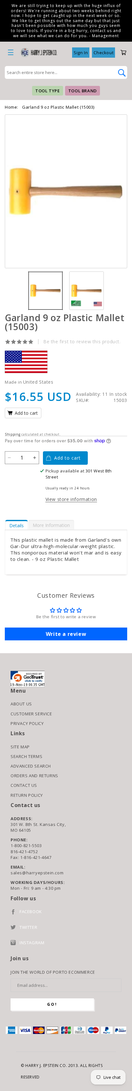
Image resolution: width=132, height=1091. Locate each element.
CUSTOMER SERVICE (31, 714)
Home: (11, 107)
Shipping (13, 434)
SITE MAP (20, 747)
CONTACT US (24, 785)
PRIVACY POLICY (27, 723)
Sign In (81, 52)
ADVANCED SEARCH (31, 766)
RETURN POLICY (27, 795)
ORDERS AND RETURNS (34, 776)
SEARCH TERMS (26, 756)
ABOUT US (21, 704)
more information (51, 525)
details (16, 525)
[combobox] (59, 72)
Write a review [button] (66, 633)
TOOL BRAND (82, 91)
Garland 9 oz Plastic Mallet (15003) (58, 107)
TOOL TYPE (47, 91)
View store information (71, 499)
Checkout (103, 52)
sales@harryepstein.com (37, 873)
